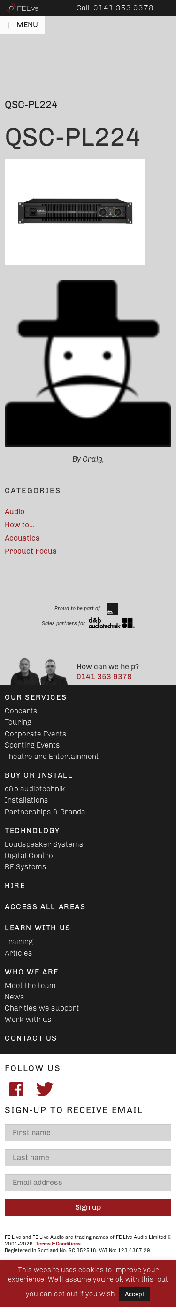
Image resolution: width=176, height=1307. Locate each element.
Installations (26, 800)
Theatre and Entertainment (52, 756)
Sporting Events (32, 745)
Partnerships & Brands (45, 811)
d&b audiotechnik (35, 788)
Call (115, 7)
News (14, 996)
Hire (15, 885)
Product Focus (31, 551)
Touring (18, 722)
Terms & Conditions (58, 1244)
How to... (20, 524)
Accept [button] (135, 1294)
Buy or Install (39, 775)
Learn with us (38, 927)
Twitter (44, 1089)
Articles (18, 953)
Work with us (28, 1019)
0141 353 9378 (104, 676)
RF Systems (25, 866)
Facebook (16, 1089)
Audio (14, 511)
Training (19, 941)
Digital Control (30, 855)
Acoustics (22, 538)
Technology (32, 830)
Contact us (31, 1038)
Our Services (36, 697)
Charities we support (42, 1008)
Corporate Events (36, 733)
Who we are (32, 971)
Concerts (21, 710)
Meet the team (30, 985)
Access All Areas (45, 906)
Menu (27, 24)
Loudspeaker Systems (44, 844)
